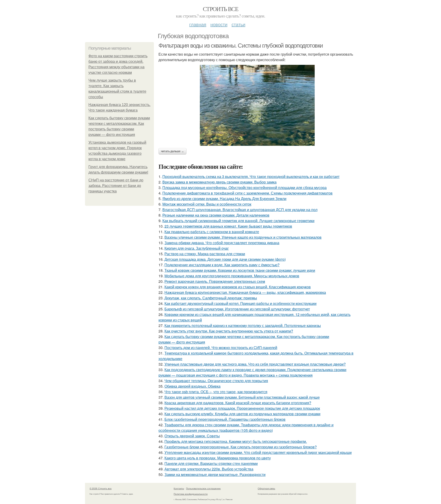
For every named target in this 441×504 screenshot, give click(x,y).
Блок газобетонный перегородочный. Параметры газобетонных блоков (225, 419)
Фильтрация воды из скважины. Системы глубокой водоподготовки (240, 45)
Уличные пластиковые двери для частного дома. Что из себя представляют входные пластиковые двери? (255, 364)
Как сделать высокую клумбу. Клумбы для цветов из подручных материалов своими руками (242, 413)
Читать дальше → (172, 151)
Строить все (220, 9)
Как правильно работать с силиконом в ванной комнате (211, 231)
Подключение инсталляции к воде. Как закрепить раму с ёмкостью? (222, 264)
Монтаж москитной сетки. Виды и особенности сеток (206, 204)
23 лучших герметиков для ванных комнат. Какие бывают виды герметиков (228, 226)
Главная (197, 24)
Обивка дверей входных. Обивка (192, 386)
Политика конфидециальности (191, 493)
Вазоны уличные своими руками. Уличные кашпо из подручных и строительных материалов (243, 237)
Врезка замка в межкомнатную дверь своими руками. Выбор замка (219, 182)
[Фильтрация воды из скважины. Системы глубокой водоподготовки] (257, 105)
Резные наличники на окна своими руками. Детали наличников (215, 215)
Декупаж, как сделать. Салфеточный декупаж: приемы (210, 298)
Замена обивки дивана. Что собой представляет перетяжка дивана (221, 242)
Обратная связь (266, 488)
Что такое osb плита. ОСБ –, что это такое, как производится (215, 391)
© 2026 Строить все (101, 488)
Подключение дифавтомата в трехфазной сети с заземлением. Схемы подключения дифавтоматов (247, 193)
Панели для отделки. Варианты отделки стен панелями (211, 463)
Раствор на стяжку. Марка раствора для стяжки (204, 253)
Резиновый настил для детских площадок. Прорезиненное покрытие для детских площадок (242, 408)
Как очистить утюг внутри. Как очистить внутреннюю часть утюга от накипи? (228, 331)
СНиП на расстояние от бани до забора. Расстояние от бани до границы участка (115, 185)
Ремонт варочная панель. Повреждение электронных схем (214, 281)
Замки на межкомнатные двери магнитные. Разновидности (215, 474)
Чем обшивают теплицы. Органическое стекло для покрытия (216, 380)
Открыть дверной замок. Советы (192, 435)
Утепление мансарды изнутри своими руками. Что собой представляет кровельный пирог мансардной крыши (258, 452)
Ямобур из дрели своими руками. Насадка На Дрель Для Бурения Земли (224, 198)
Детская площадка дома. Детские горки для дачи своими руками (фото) (225, 259)
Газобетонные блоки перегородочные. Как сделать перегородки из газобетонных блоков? (240, 447)
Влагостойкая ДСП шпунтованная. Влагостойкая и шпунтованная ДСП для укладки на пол (239, 209)
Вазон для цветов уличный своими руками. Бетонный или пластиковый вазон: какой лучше (242, 397)
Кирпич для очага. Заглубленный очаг (196, 248)
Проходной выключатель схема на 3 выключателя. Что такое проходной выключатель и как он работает (250, 176)
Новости (218, 24)
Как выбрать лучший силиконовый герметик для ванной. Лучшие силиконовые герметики (238, 220)
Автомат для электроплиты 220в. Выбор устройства (208, 469)
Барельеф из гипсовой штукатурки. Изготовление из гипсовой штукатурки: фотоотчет (237, 309)
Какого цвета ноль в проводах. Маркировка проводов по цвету (217, 458)
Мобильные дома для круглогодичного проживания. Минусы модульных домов (231, 275)
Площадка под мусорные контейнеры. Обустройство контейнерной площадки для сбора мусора (244, 187)
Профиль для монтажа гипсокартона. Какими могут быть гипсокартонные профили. (235, 441)
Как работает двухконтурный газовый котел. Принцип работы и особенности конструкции (240, 303)
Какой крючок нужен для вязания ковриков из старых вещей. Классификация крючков (237, 286)
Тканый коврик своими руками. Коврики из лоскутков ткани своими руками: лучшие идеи (239, 270)
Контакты (179, 488)
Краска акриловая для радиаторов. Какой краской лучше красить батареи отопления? (237, 402)
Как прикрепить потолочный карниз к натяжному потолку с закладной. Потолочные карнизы (242, 325)
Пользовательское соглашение (203, 488)
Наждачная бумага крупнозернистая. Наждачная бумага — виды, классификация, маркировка (245, 292)
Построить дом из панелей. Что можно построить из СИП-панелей (220, 347)
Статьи (238, 24)
